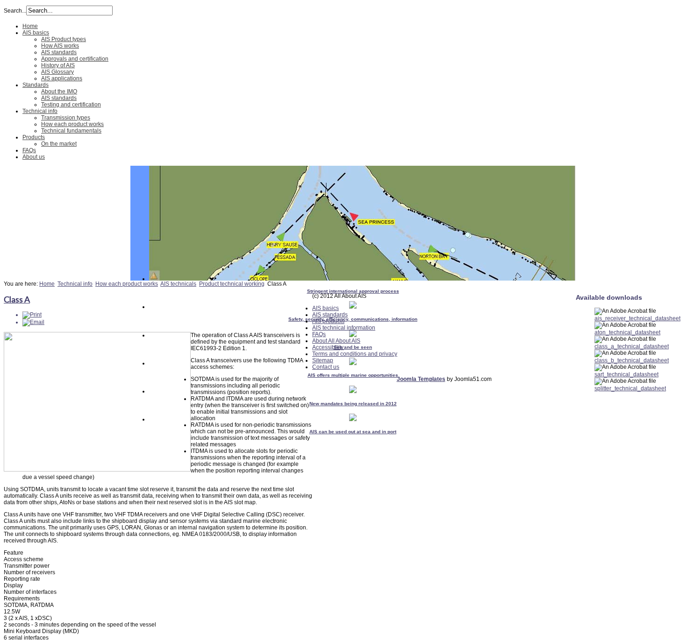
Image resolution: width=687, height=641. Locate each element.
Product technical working (232, 284)
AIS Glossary (57, 72)
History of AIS (58, 65)
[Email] (33, 322)
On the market (59, 144)
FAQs (29, 150)
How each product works (72, 124)
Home (30, 26)
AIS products (328, 321)
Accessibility (328, 347)
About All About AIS (336, 341)
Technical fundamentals (71, 130)
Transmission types (65, 117)
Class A (17, 299)
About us (33, 157)
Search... (15, 10)
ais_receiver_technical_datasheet (637, 318)
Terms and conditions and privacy (354, 354)
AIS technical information (343, 327)
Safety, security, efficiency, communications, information (352, 319)
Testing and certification (71, 104)
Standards (35, 85)
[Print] (32, 314)
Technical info (39, 111)
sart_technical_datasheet (626, 374)
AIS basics (35, 32)
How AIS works (60, 45)
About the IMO (59, 91)
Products (33, 137)
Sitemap (322, 360)
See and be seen (353, 347)
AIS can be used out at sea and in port (352, 431)
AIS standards (59, 52)
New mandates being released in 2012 (353, 403)
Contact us (325, 367)
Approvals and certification (74, 59)
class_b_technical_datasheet (631, 360)
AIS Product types (63, 39)
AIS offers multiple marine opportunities (353, 375)
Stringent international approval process (353, 291)
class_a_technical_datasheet (631, 346)
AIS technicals (178, 284)
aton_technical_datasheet (627, 332)
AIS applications (61, 78)
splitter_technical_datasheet (630, 388)
